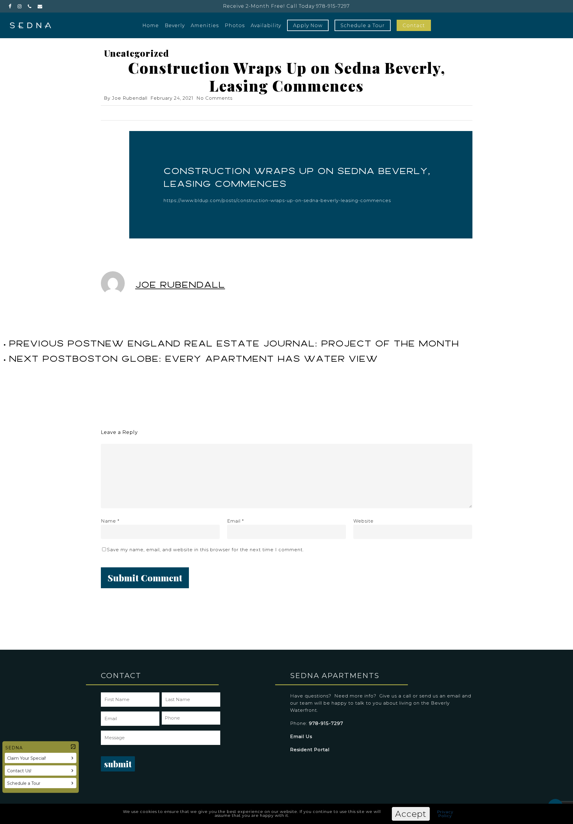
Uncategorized (136, 53)
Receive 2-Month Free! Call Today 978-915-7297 (286, 6)
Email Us (301, 736)
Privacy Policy (445, 813)
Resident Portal (309, 749)
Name (110, 521)
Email (235, 521)
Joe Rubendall (129, 98)
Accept (410, 814)
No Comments (214, 98)
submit (118, 763)
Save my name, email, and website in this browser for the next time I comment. (205, 549)
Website (363, 521)
